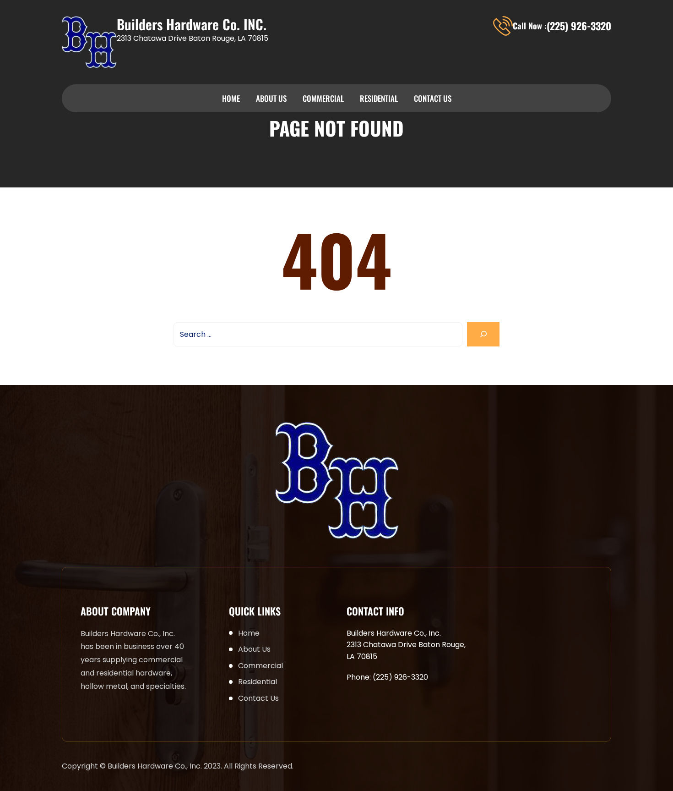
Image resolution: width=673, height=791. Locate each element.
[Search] (483, 334)
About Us (271, 98)
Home (231, 98)
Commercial (323, 98)
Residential (379, 98)
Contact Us (432, 98)
